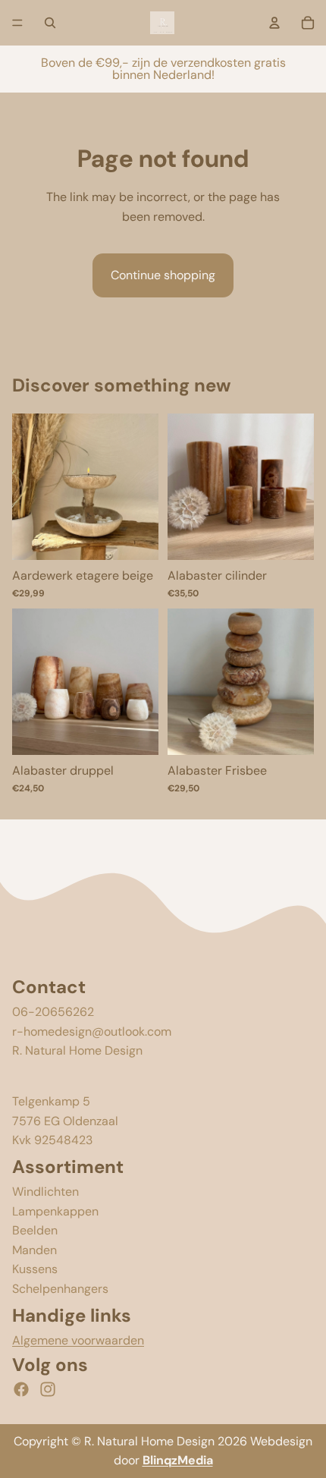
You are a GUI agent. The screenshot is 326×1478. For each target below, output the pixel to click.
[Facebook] (21, 1389)
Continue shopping (163, 275)
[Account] (274, 22)
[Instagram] (48, 1389)
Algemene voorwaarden (78, 1340)
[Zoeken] (50, 22)
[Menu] (17, 22)
